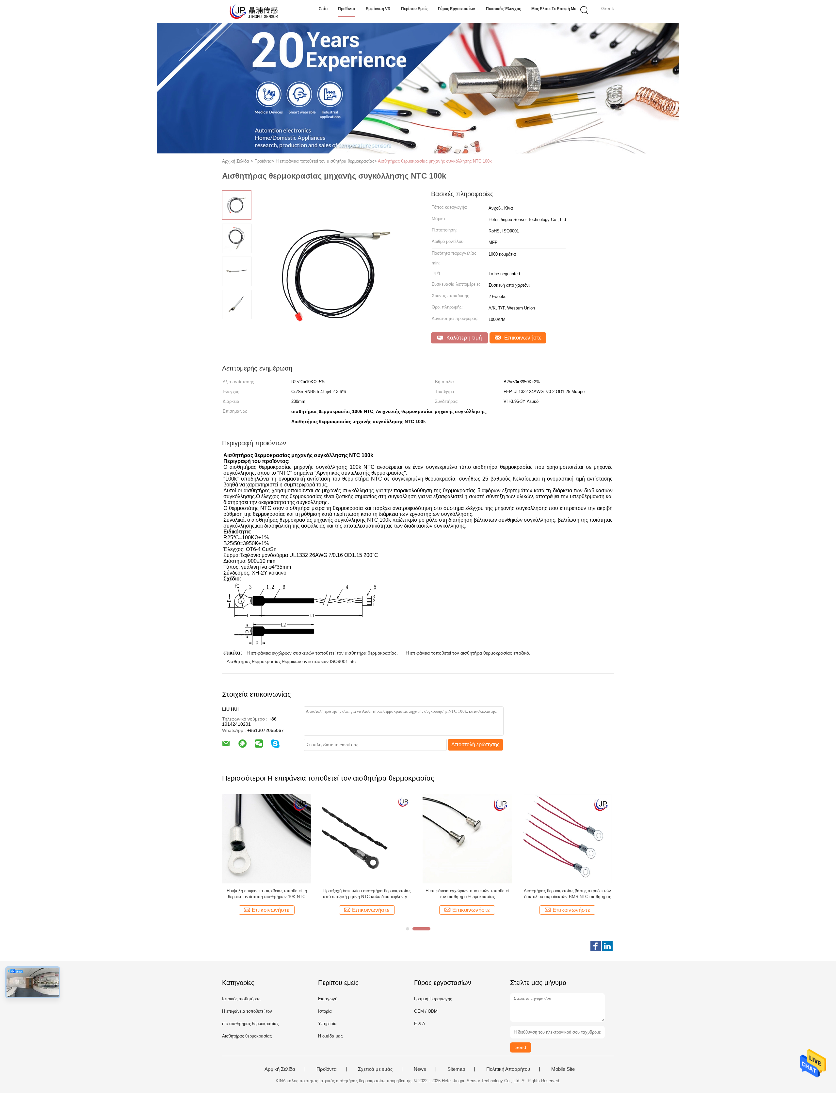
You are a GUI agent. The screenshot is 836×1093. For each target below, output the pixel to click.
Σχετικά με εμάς (375, 1069)
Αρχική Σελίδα (280, 1069)
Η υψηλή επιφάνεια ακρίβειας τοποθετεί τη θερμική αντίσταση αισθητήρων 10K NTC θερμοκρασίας (267, 894)
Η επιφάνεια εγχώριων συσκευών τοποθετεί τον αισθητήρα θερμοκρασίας (321, 653)
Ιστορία (325, 1011)
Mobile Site (563, 1069)
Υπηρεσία (327, 1023)
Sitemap (456, 1069)
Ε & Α (419, 1023)
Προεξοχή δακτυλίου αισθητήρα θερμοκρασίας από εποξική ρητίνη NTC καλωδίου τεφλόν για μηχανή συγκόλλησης (367, 894)
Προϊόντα (346, 9)
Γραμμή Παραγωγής (433, 998)
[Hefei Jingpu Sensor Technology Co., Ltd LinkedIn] (607, 946)
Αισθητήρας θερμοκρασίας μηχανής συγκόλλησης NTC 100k (435, 161)
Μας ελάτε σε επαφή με (553, 9)
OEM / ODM (426, 1011)
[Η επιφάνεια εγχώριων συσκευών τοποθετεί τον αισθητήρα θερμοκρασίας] (467, 838)
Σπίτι (323, 9)
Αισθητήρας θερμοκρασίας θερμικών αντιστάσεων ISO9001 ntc (291, 661)
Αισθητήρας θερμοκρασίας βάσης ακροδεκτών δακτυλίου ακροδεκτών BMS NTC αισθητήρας (567, 893)
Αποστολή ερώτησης (475, 744)
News (420, 1069)
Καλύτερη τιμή (463, 338)
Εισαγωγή (327, 998)
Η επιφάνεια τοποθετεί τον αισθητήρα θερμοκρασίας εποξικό (467, 653)
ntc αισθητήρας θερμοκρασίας (250, 1023)
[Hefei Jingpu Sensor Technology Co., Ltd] (254, 11)
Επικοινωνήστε (522, 338)
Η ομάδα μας (330, 1036)
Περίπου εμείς (414, 9)
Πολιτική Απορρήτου (508, 1069)
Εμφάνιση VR (378, 9)
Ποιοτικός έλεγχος (503, 9)
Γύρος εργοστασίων (456, 9)
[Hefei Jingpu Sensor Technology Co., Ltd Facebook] (595, 946)
